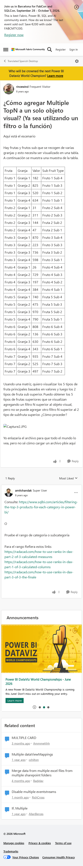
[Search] (49, 49)
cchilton (34, 760)
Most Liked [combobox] (68, 478)
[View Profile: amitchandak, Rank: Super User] (8, 492)
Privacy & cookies (40, 843)
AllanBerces (36, 814)
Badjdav (38, 781)
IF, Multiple (19, 808)
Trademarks (10, 851)
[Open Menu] (77, 61)
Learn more (55, 75)
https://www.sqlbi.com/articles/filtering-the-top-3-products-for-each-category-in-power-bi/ (41, 507)
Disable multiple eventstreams (34, 792)
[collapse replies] (41, 487)
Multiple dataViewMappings (32, 754)
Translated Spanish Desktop (23, 61)
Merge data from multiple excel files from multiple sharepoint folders (42, 773)
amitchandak (23, 490)
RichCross (38, 797)
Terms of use (63, 843)
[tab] (39, 707)
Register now (14, 34)
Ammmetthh (41, 743)
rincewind (22, 87)
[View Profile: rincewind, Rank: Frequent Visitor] (8, 89)
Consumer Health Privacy (58, 857)
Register (61, 49)
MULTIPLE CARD (24, 738)
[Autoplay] (34, 707)
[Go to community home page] (28, 49)
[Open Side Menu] (5, 49)
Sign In (73, 49)
